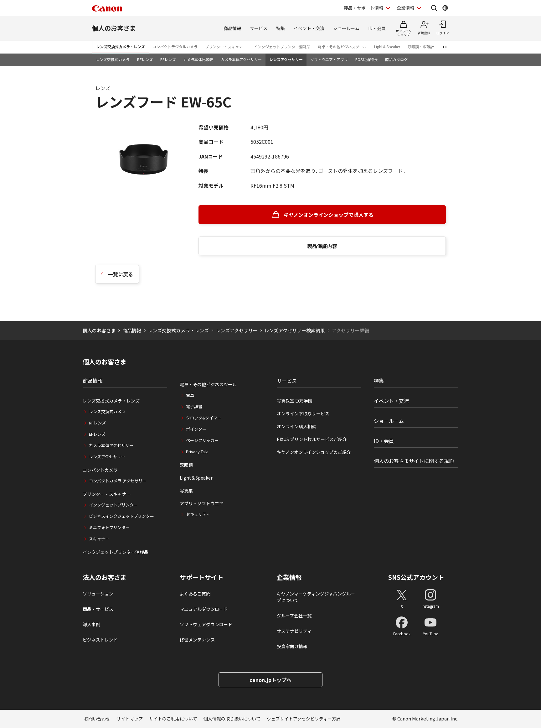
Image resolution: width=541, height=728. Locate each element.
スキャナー (99, 539)
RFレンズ (145, 59)
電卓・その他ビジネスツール (342, 46)
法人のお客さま (104, 577)
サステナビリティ (294, 631)
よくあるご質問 (195, 593)
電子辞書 (194, 406)
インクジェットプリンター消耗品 (282, 46)
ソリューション (98, 593)
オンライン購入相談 (296, 426)
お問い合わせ (97, 718)
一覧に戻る (120, 274)
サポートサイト (202, 577)
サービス (258, 28)
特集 (280, 28)
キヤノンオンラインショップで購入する (329, 214)
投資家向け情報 (292, 646)
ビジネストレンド (100, 640)
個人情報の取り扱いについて (232, 718)
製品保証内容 (322, 246)
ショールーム (346, 28)
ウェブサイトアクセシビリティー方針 (304, 718)
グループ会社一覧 (294, 615)
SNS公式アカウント (416, 577)
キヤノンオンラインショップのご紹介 (314, 452)
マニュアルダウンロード (204, 609)
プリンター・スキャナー (225, 46)
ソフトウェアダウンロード (206, 624)
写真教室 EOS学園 (294, 401)
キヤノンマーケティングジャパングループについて (316, 596)
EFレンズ (168, 59)
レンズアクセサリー (286, 59)
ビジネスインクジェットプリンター (121, 516)
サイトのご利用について (173, 718)
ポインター (196, 429)
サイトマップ (129, 718)
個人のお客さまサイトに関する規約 (414, 461)
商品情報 (232, 28)
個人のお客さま (114, 28)
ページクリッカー (202, 440)
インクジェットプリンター (113, 505)
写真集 (186, 490)
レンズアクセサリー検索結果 (294, 330)
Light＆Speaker (387, 46)
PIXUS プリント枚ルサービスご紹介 (312, 439)
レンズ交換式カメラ (113, 59)
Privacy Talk (197, 452)
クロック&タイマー (203, 418)
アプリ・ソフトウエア (202, 503)
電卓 (190, 395)
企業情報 (405, 8)
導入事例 (91, 624)
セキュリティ (198, 514)
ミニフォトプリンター (109, 527)
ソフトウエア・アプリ (329, 59)
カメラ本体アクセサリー (241, 59)
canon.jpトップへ (270, 680)
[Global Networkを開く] (445, 8)
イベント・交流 (309, 28)
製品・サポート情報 (363, 8)
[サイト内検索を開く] (434, 8)
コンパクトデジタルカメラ (175, 46)
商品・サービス (98, 609)
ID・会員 (377, 28)
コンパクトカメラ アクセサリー (118, 481)
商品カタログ (396, 59)
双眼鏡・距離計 (421, 46)
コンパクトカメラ (100, 470)
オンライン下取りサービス (303, 413)
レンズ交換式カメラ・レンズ (120, 46)
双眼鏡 (186, 465)
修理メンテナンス (197, 640)
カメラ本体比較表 (198, 59)
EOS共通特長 (366, 59)
